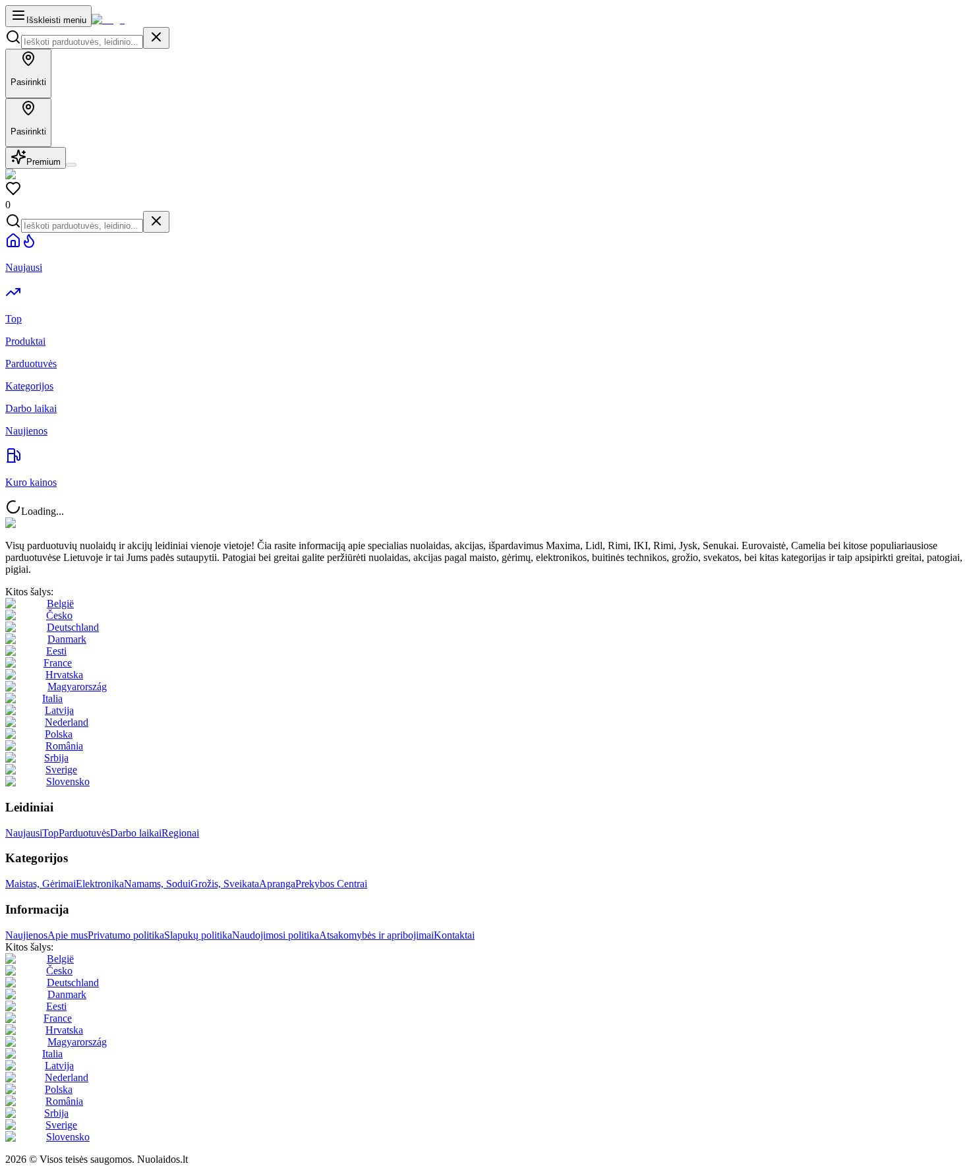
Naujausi (23, 832)
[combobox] (82, 42)
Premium (43, 162)
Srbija (56, 757)
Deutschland (73, 627)
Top (50, 832)
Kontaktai (454, 935)
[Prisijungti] (71, 165)
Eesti (56, 651)
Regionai (180, 832)
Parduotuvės (84, 832)
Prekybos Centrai (331, 883)
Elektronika (100, 883)
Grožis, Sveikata (225, 883)
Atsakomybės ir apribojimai (376, 935)
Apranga (277, 883)
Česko (59, 615)
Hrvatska (64, 674)
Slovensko (68, 781)
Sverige (61, 769)
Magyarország (77, 686)
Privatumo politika (126, 935)
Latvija (59, 710)
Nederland (66, 722)
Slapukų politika (198, 935)
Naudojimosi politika (275, 935)
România (64, 745)
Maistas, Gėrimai (40, 883)
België (60, 603)
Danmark (66, 639)
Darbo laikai (136, 832)
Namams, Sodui (157, 883)
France (58, 662)
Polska (59, 734)
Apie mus (67, 935)
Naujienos (26, 935)
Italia (52, 698)
